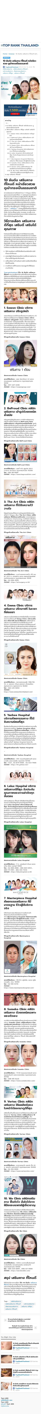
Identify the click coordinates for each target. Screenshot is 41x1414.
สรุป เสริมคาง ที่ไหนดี (13, 174)
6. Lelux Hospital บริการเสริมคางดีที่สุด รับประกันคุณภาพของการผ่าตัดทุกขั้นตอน (22, 155)
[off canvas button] (2, 45)
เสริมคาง (13, 208)
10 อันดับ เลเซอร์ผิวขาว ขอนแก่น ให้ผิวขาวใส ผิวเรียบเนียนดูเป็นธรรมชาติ (25, 1385)
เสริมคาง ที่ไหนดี (19, 73)
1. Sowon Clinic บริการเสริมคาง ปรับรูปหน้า (21, 134)
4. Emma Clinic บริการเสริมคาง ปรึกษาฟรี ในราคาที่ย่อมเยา (22, 146)
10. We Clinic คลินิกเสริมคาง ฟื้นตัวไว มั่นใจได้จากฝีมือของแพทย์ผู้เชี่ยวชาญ (22, 171)
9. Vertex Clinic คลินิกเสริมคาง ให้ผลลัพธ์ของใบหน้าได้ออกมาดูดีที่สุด (21, 167)
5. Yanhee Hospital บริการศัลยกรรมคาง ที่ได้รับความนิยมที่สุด (22, 150)
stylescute (5, 1406)
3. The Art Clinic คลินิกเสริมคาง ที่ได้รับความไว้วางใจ (22, 142)
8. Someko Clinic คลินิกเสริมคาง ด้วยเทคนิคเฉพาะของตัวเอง (22, 164)
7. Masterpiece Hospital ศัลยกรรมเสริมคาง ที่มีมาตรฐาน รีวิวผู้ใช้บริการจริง (22, 160)
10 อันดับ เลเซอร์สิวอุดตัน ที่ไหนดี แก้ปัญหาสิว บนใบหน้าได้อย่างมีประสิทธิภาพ (26, 1344)
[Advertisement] (20, 21)
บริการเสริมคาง (8, 71)
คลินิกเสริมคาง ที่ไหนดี (20, 69)
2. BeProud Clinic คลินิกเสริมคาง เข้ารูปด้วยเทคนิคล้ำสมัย (22, 138)
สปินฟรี (3, 1404)
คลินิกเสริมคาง (7, 69)
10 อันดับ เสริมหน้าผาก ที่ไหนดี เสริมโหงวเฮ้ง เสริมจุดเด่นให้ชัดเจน (25, 1358)
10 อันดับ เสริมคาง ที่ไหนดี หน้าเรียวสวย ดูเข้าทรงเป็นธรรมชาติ (20, 127)
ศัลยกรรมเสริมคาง (20, 71)
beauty (6, 58)
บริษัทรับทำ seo (6, 1400)
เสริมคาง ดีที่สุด (8, 73)
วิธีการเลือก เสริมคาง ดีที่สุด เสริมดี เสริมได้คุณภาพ (21, 131)
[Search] (38, 45)
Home (5, 54)
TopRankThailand (11, 67)
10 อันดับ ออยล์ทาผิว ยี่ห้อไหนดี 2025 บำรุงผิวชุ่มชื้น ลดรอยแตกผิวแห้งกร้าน (25, 1371)
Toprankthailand (11, 272)
